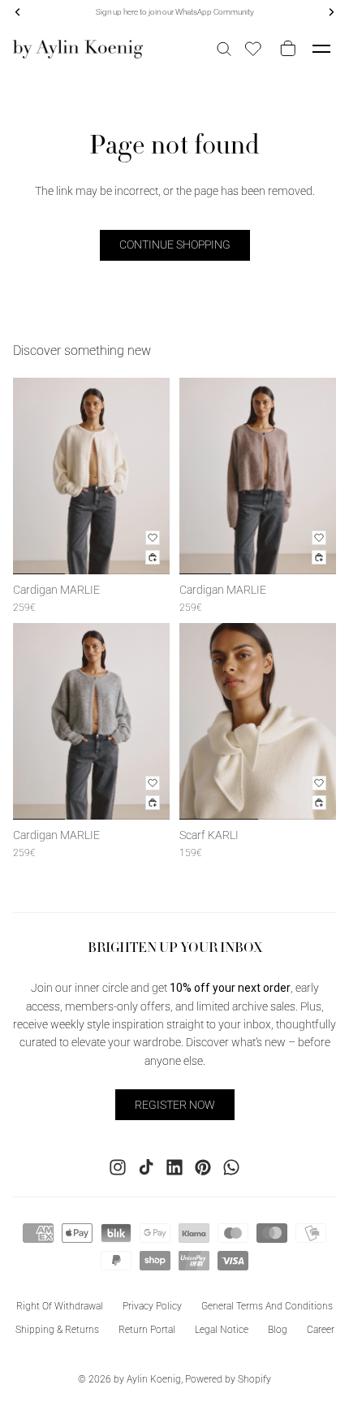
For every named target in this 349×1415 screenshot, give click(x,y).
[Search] (224, 48)
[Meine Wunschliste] (253, 48)
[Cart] (285, 48)
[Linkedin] (174, 1167)
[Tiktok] (146, 1167)
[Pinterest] (203, 1167)
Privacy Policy (152, 1306)
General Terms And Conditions (267, 1306)
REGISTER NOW (175, 1104)
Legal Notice (221, 1329)
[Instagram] (117, 1167)
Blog (277, 1329)
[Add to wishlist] (152, 537)
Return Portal (146, 1329)
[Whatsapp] (231, 1167)
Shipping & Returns (57, 1329)
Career (320, 1329)
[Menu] (321, 48)
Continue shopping (175, 244)
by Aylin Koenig (147, 1379)
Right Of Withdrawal (59, 1306)
